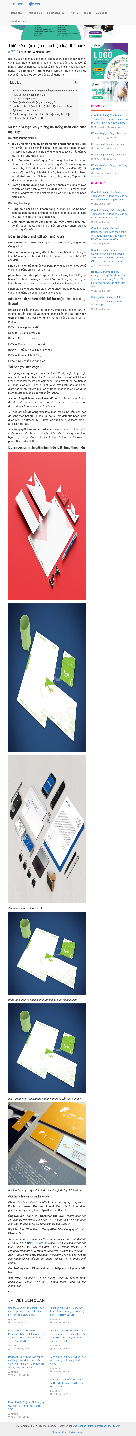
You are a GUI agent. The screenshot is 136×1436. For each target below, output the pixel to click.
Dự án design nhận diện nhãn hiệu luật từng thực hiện (41, 114)
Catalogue (101, 12)
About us (56, 1431)
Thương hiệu (34, 12)
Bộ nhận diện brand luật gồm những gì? (34, 102)
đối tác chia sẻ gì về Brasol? (28, 118)
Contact (80, 1431)
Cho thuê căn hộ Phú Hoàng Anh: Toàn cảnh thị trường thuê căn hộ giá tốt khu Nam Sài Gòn (67, 1311)
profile (77, 283)
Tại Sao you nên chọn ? (25, 110)
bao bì (87, 12)
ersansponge (79, 1425)
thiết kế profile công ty (99, 1425)
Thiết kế (74, 12)
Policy (72, 1431)
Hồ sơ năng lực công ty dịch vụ (108, 154)
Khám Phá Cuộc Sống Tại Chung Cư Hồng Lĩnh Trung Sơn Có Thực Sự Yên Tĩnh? (67, 1383)
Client (65, 1431)
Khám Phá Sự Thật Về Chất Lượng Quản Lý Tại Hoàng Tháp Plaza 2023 (26, 1406)
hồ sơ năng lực (56, 12)
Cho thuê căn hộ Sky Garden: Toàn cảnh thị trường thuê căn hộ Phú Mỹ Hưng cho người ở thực (26, 1311)
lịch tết (116, 1425)
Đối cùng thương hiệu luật (31, 94)
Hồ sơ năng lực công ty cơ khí (107, 144)
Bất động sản (18, 21)
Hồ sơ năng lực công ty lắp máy (108, 133)
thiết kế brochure (40, 1243)
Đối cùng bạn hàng (28, 98)
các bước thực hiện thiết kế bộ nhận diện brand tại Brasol (43, 106)
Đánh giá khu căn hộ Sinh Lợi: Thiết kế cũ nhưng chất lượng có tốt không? (68, 1360)
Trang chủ (16, 12)
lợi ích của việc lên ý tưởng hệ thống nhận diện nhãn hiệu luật (45, 90)
